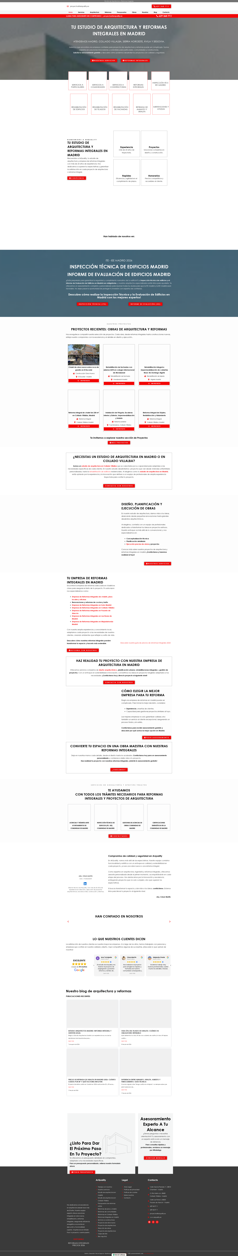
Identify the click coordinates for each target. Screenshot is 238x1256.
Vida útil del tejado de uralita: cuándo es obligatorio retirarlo (140, 1032)
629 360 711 (165, 15)
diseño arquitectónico (108, 670)
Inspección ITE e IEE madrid (160, 84)
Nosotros (145, 12)
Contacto (166, 12)
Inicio (71, 12)
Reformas (108, 12)
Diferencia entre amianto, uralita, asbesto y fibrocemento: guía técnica (140, 1081)
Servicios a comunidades (98, 86)
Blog (155, 12)
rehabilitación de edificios (100, 472)
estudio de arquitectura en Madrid (154, 472)
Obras (134, 12)
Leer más (71, 1041)
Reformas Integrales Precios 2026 (78, 1244)
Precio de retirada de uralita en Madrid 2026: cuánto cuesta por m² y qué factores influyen (92, 1081)
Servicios (81, 12)
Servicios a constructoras (118, 86)
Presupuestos (121, 12)
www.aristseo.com (148, 1253)
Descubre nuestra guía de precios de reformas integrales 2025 (145, 643)
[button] (68, 921)
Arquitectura (94, 12)
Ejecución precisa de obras (137, 544)
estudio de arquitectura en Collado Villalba (99, 466)
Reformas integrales (138, 86)
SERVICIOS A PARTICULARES (77, 86)
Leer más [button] (106, 973)
